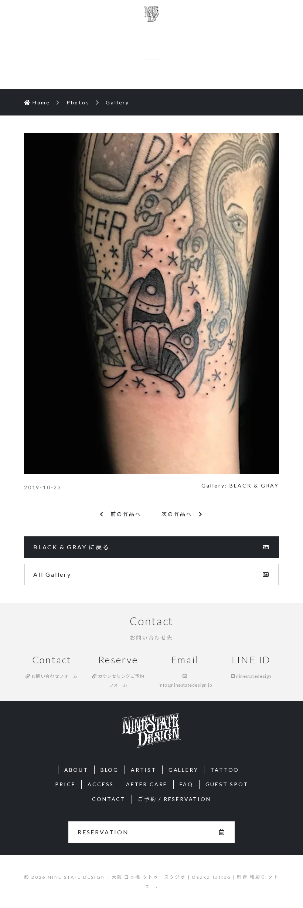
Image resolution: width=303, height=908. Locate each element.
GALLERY (183, 770)
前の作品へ (123, 514)
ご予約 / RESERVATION (174, 799)
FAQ (186, 784)
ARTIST (143, 770)
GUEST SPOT (226, 784)
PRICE (65, 784)
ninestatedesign (253, 676)
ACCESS (101, 784)
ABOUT (76, 770)
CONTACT (109, 799)
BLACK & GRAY (254, 485)
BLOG (110, 770)
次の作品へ (180, 514)
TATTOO (224, 770)
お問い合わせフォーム (54, 676)
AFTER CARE (146, 784)
